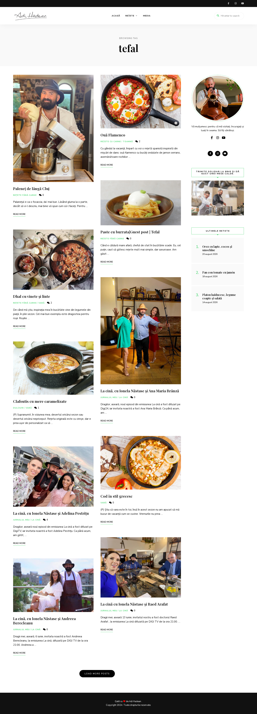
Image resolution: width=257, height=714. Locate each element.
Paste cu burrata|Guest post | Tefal (130, 231)
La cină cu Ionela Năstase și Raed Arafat (134, 604)
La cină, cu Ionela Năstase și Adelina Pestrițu (51, 513)
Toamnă (128, 141)
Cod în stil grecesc (117, 496)
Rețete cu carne (111, 141)
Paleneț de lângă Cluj (31, 188)
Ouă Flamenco (113, 134)
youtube (242, 3)
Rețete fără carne (25, 195)
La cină (36, 520)
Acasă (116, 15)
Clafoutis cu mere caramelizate (40, 401)
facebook (228, 3)
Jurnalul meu (21, 520)
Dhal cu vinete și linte (31, 296)
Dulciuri (18, 408)
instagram (235, 3)
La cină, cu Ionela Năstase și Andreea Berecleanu (44, 620)
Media (147, 15)
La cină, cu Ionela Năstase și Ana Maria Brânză (140, 390)
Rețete (129, 15)
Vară (41, 303)
